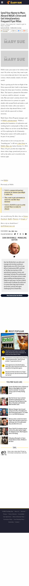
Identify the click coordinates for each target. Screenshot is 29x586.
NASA (6, 180)
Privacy (5, 514)
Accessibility (21, 514)
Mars (10, 231)
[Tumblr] (23, 234)
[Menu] (2, 2)
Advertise (23, 511)
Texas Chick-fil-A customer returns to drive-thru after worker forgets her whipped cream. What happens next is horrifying (18, 431)
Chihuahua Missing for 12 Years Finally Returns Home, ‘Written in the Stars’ (17, 439)
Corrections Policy (7, 519)
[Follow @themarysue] (15, 234)
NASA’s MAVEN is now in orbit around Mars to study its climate (14, 207)
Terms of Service (12, 514)
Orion (16, 231)
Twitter (25, 216)
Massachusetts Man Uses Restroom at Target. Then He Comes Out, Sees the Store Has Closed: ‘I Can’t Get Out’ (16, 373)
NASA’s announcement (9, 120)
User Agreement (7, 516)
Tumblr (10, 219)
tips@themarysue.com (8, 226)
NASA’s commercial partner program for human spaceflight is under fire (14, 192)
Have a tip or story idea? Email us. (17, 451)
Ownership (11, 522)
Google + (24, 219)
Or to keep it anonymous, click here (17, 453)
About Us (17, 511)
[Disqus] (14, 480)
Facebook (4, 219)
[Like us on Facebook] (18, 234)
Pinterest (15, 219)
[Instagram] (20, 234)
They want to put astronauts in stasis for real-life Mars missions (14, 199)
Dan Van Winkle (5, 28)
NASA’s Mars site (6, 146)
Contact (17, 522)
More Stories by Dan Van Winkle (14, 295)
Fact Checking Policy (19, 519)
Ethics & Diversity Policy (18, 516)
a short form (21, 143)
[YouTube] (26, 234)
